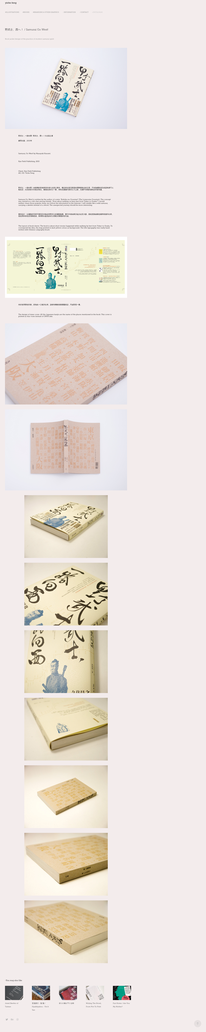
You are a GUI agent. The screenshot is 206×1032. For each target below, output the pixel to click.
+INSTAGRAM (97, 12)
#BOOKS (26, 12)
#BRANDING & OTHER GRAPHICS (46, 12)
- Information (69, 12)
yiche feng (10, 3)
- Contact (84, 12)
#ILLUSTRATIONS (12, 12)
